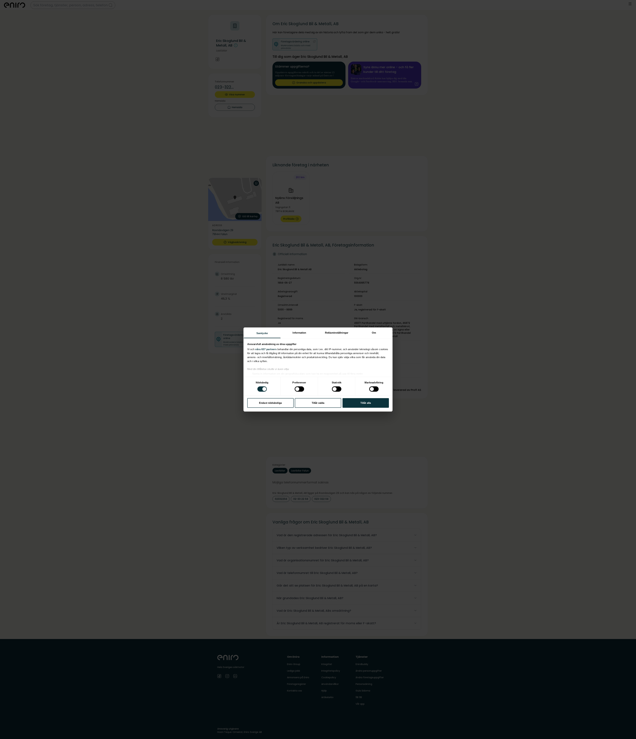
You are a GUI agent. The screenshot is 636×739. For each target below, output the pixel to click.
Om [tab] (374, 332)
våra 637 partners (266, 349)
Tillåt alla (365, 402)
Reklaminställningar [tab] (336, 332)
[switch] (299, 389)
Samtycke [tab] (262, 333)
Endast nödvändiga (270, 402)
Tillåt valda (318, 402)
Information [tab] (299, 332)
